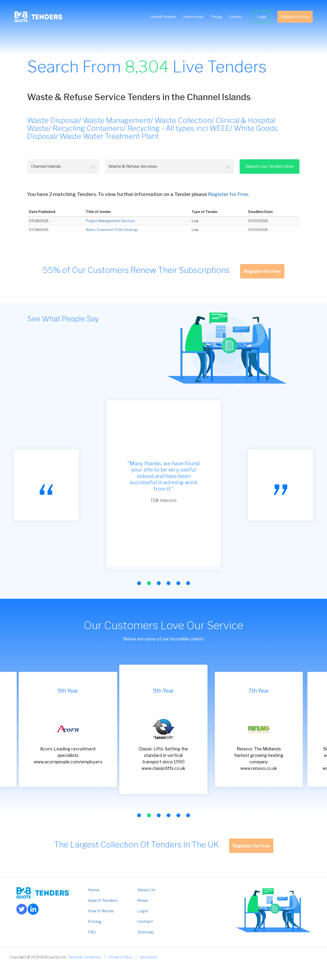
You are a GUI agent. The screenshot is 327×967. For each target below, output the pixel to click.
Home (94, 889)
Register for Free (228, 194)
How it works (193, 17)
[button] (139, 583)
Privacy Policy (120, 957)
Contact (235, 17)
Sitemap (145, 932)
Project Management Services (110, 221)
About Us (146, 889)
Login (261, 17)
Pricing (216, 17)
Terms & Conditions (84, 957)
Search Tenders (163, 17)
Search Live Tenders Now (269, 166)
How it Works (101, 911)
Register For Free (295, 17)
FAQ (92, 932)
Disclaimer (149, 957)
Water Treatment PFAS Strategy (112, 230)
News (142, 900)
